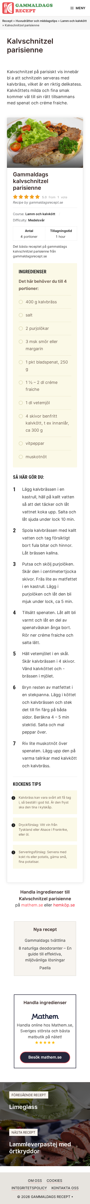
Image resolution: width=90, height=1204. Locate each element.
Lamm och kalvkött (73, 21)
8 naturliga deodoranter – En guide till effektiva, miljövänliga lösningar (45, 954)
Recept (7, 21)
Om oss (35, 1180)
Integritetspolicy (29, 1188)
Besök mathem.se (45, 1057)
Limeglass (23, 1106)
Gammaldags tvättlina (45, 940)
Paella (45, 968)
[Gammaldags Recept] (27, 8)
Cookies (54, 1180)
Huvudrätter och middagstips (36, 21)
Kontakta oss (65, 1188)
